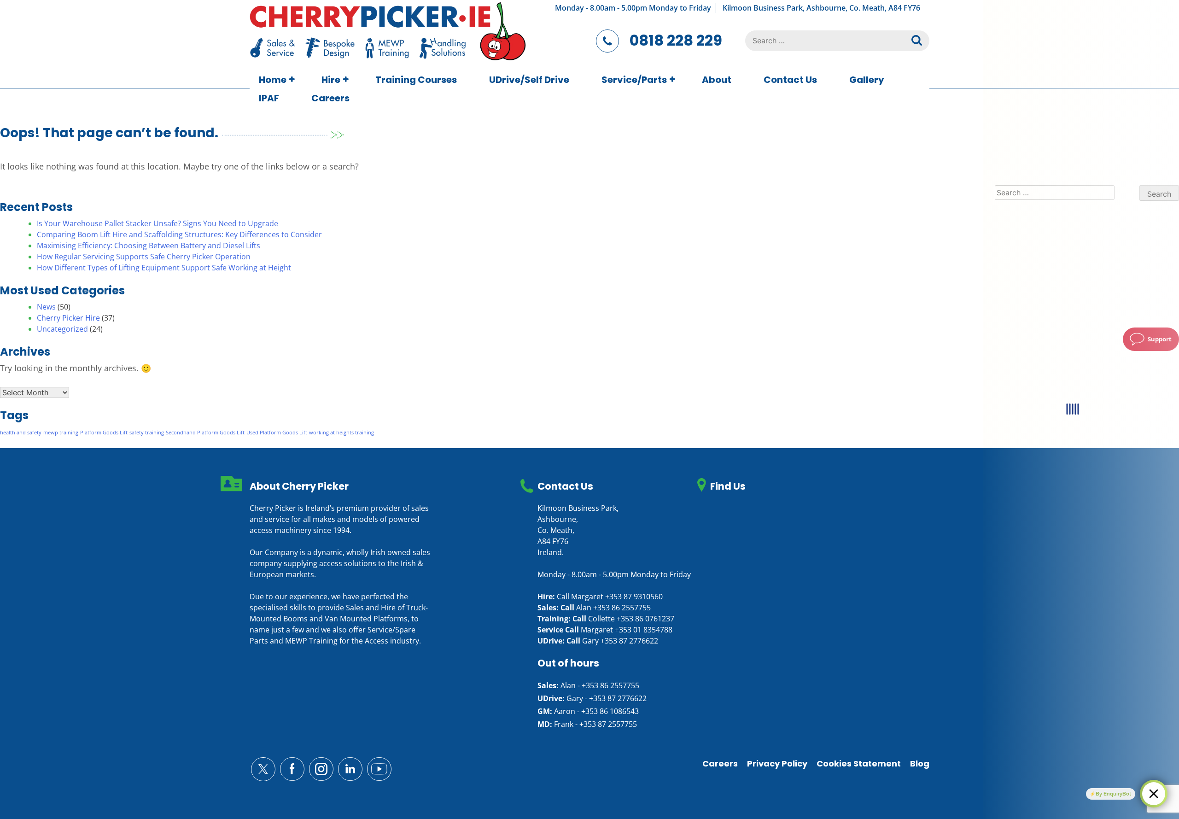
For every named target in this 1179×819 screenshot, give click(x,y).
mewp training (60, 432)
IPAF (269, 98)
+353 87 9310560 (634, 596)
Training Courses (416, 79)
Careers (330, 98)
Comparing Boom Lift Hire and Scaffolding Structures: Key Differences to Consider (179, 234)
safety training (146, 432)
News (46, 307)
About (716, 79)
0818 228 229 (676, 40)
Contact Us (790, 79)
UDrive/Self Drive (529, 79)
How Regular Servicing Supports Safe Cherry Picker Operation (144, 257)
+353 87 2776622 (629, 641)
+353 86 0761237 (645, 619)
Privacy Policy (777, 763)
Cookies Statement (859, 763)
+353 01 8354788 (643, 630)
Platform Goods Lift (104, 432)
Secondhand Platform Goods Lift (205, 432)
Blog (919, 763)
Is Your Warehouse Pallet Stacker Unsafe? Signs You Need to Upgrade (157, 223)
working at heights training (341, 432)
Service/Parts (634, 79)
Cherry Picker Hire (68, 318)
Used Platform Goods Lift (276, 432)
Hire (330, 79)
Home (272, 79)
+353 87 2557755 (608, 724)
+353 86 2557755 (622, 608)
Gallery (866, 79)
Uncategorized (62, 329)
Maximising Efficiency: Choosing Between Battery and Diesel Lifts (148, 245)
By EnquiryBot (1113, 793)
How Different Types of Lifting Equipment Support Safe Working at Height (164, 268)
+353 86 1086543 (610, 711)
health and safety (20, 432)
